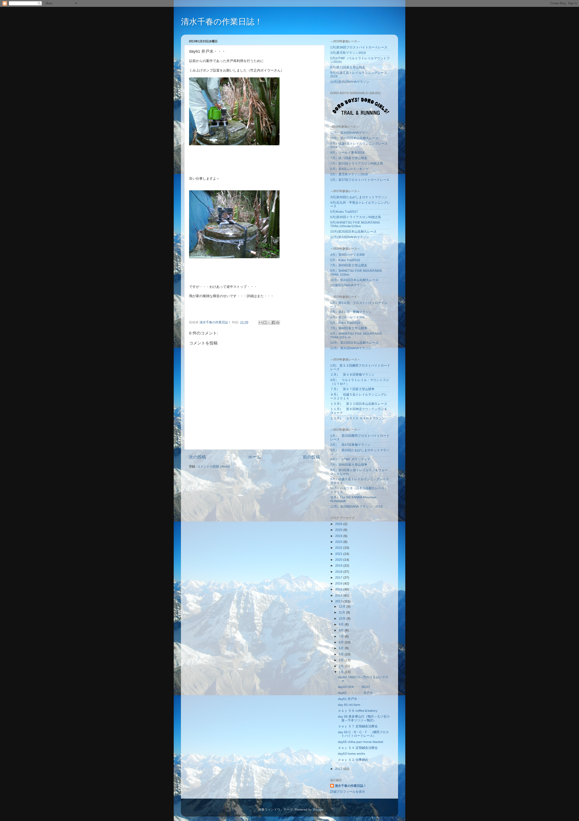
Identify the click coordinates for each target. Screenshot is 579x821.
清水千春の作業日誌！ (222, 21)
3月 (342, 660)
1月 (342, 672)
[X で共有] (269, 322)
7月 (342, 636)
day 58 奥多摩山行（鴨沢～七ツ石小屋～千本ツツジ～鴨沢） (364, 718)
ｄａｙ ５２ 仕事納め (353, 759)
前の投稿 (311, 457)
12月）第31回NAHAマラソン (350, 348)
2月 (342, 666)
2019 (339, 565)
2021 (339, 554)
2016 (339, 583)
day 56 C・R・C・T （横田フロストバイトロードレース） (363, 733)
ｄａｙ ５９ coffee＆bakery (357, 710)
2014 (339, 595)
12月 (342, 606)
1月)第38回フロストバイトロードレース (358, 47)
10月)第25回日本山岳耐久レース (353, 231)
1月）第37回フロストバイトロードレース (359, 179)
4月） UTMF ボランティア (350, 459)
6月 (342, 642)
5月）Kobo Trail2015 (345, 323)
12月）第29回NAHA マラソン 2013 (356, 506)
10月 (342, 618)
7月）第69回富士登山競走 (348, 265)
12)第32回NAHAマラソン (348, 285)
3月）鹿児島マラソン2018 (349, 174)
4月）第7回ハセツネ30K (347, 317)
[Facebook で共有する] (273, 322)
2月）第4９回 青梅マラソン (351, 312)
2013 (339, 601)
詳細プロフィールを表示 (347, 791)
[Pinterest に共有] (277, 322)
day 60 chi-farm (349, 704)
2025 (339, 530)
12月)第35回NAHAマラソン (349, 82)
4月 (342, 654)
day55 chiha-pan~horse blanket (360, 742)
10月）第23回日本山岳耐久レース (354, 342)
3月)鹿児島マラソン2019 (348, 53)
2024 (339, 536)
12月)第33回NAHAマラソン (349, 237)
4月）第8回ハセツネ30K (347, 254)
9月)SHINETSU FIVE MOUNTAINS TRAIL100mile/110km (355, 224)
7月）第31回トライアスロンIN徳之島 (356, 163)
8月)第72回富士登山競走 (347, 67)
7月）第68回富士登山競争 (348, 328)
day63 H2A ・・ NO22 (354, 687)
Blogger (318, 809)
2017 (339, 577)
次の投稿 (197, 457)
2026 (339, 524)
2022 (339, 547)
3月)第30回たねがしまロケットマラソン (358, 197)
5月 (342, 648)
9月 (342, 624)
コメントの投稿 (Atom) (213, 466)
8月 (342, 630)
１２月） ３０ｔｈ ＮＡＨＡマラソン (357, 418)
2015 (339, 589)
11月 (342, 612)
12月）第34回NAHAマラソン (350, 132)
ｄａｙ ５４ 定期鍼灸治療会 (358, 747)
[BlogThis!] (265, 322)
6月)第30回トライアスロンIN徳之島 (355, 217)
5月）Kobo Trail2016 (345, 260)
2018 (339, 571)
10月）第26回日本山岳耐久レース (354, 138)
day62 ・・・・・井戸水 (355, 693)
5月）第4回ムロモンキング (349, 169)
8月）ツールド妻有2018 (347, 152)
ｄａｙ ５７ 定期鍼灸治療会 (358, 726)
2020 (339, 559)
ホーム (254, 457)
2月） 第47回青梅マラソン (350, 444)
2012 (339, 769)
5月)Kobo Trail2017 (344, 211)
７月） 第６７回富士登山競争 (352, 389)
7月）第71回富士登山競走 (348, 158)
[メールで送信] (260, 322)
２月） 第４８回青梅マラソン (352, 374)
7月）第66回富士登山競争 (348, 464)
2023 (339, 542)
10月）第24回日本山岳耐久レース (354, 280)
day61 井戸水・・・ (352, 699)
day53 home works (351, 753)
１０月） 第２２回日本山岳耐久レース (358, 404)
